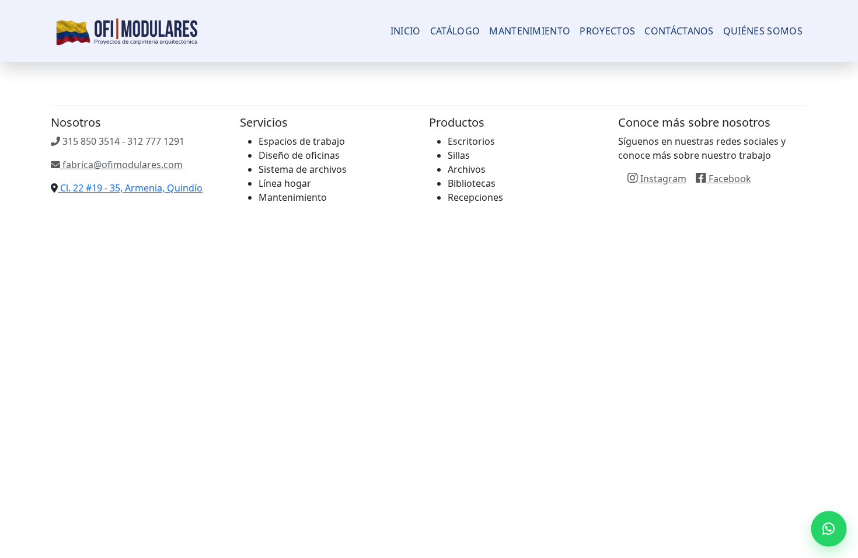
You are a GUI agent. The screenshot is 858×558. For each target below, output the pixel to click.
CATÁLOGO (455, 31)
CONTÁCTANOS (679, 31)
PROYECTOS (607, 31)
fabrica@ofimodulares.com (121, 164)
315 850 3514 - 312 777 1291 (122, 141)
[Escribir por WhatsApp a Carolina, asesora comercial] (829, 529)
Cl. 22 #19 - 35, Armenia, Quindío (130, 188)
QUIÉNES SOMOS (763, 31)
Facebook (728, 178)
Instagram (662, 178)
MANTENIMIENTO (529, 31)
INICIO (405, 31)
